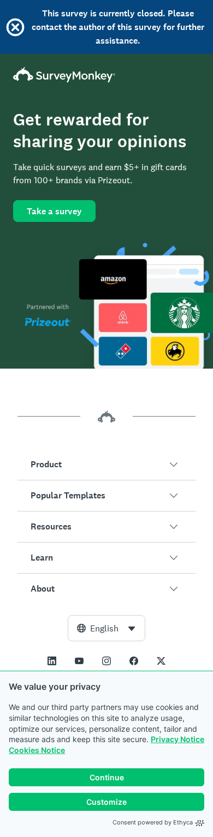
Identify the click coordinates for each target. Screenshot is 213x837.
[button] (106, 464)
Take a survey (54, 211)
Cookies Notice (37, 750)
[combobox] (106, 628)
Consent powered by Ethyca (153, 822)
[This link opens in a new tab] (52, 661)
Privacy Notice (177, 739)
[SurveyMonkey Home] (106, 74)
